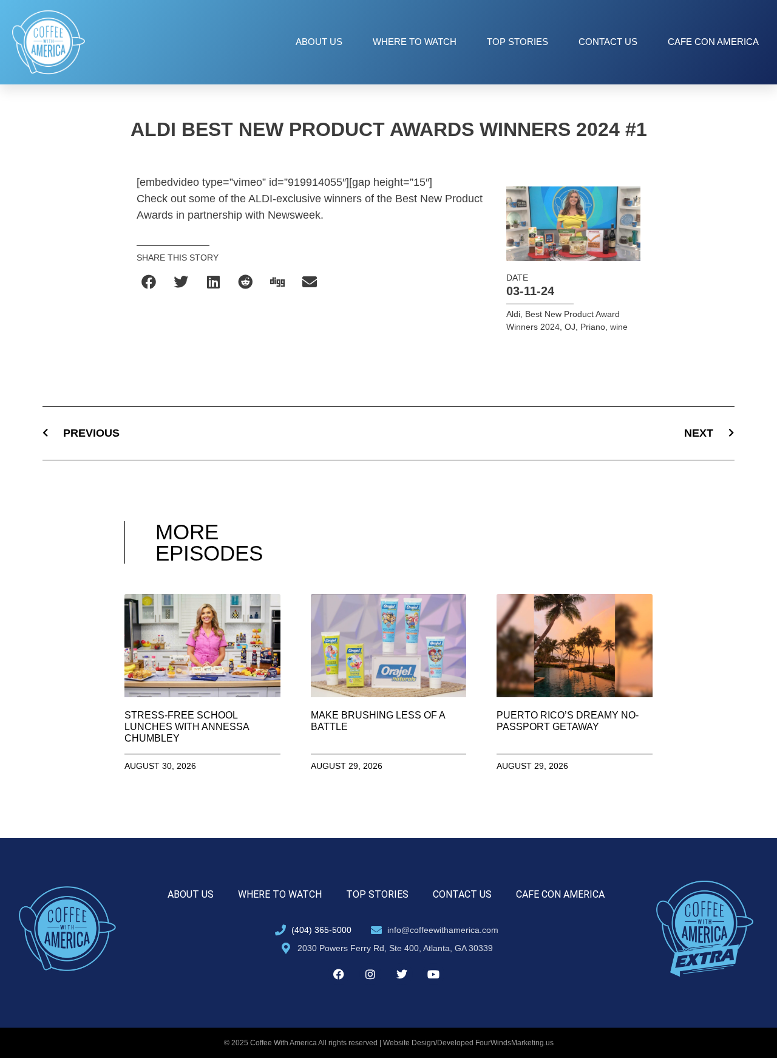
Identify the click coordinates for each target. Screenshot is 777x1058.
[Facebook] (339, 974)
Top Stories (517, 41)
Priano (592, 327)
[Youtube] (433, 974)
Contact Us (608, 41)
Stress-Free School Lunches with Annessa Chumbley (186, 726)
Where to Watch (414, 41)
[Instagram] (370, 974)
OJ (570, 327)
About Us (319, 41)
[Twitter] (402, 974)
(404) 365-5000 (321, 930)
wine (619, 327)
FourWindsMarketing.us (514, 1043)
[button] (150, 281)
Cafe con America (713, 41)
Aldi (513, 314)
